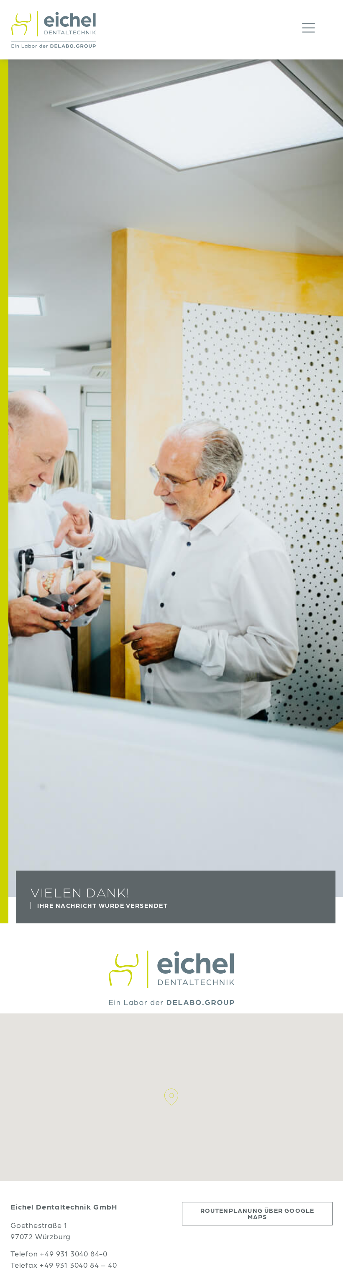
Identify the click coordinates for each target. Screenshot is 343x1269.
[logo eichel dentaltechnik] (53, 29)
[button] (317, 29)
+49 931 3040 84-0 (74, 1253)
